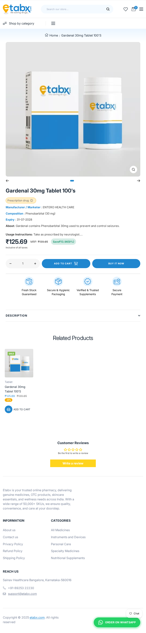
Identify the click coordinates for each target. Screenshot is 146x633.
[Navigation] (141, 9)
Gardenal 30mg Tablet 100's (15, 389)
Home (53, 35)
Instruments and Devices (68, 537)
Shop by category (21, 23)
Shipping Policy (14, 558)
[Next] (138, 180)
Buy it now (116, 263)
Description (16, 315)
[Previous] (7, 180)
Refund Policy (12, 551)
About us (9, 530)
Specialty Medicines (65, 551)
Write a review (73, 463)
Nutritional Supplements (68, 558)
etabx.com (37, 617)
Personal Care (61, 544)
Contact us (10, 537)
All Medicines (60, 530)
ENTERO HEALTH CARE (58, 207)
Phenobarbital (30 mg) (40, 213)
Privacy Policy (13, 544)
